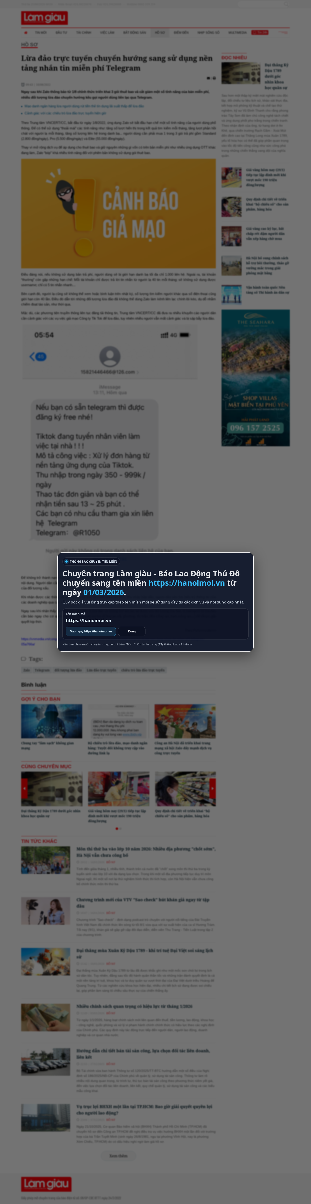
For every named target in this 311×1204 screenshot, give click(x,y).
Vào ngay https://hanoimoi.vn (91, 631)
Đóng (132, 631)
